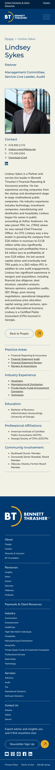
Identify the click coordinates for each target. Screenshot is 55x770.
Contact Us (11, 705)
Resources (11, 567)
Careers (46, 2)
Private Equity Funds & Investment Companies (27, 650)
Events (8, 581)
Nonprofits (10, 645)
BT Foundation (12, 558)
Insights (9, 572)
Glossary (9, 585)
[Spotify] (19, 754)
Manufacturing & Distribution (27, 384)
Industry (10, 613)
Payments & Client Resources (23, 604)
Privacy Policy (11, 764)
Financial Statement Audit (25, 359)
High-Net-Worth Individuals (18, 632)
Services (10, 673)
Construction (11, 618)
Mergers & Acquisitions (24, 366)
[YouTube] (7, 754)
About (9, 539)
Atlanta (8, 710)
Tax (6, 687)
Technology (17, 395)
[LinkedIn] (30, 754)
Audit (7, 682)
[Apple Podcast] (13, 754)
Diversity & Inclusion (14, 553)
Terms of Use (27, 764)
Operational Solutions (15, 691)
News (7, 576)
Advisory (9, 678)
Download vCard (18, 157)
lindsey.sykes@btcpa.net (22, 149)
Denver (8, 719)
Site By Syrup (43, 764)
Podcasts (9, 595)
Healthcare (10, 627)
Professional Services (15, 654)
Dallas (8, 714)
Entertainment (11, 622)
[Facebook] (24, 754)
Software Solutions (14, 696)
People (9, 39)
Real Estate (10, 659)
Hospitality (17, 381)
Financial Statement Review (26, 362)
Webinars (9, 590)
